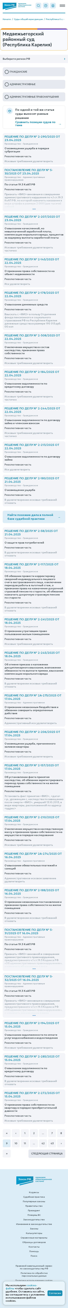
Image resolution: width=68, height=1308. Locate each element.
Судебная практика (34, 1196)
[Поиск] (38, 6)
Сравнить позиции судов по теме (38, 124)
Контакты (34, 1246)
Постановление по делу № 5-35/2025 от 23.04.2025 (29, 171)
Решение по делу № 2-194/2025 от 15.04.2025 (32, 1024)
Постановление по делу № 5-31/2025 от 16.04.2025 (29, 931)
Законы (34, 1228)
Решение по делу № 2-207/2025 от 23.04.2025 (32, 218)
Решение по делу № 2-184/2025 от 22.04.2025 (32, 373)
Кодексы (34, 1192)
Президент (34, 1210)
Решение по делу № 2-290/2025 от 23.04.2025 (32, 138)
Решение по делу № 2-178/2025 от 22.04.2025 (32, 294)
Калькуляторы (34, 1233)
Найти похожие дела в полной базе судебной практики (34, 516)
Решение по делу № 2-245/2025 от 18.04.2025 (32, 654)
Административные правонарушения (34, 96)
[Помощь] (46, 6)
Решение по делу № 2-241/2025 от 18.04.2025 (32, 620)
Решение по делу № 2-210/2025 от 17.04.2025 (32, 818)
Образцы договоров (34, 1242)
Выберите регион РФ (16, 58)
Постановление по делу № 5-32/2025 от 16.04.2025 (29, 978)
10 (16, 1143)
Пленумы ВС (34, 1215)
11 (25, 1143)
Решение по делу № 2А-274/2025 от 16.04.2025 (33, 855)
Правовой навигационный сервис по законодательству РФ (34, 1267)
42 (43, 1143)
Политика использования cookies (34, 1280)
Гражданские (18, 71)
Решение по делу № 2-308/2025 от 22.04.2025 (32, 337)
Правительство (34, 1206)
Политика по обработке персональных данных (34, 1274)
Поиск (34, 1255)
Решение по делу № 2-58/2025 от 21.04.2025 (31, 532)
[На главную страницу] (17, 6)
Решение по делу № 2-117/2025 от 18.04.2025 (32, 565)
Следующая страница (47, 1153)
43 (52, 1143)
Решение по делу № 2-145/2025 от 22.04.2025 (32, 261)
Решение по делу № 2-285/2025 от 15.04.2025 (32, 1058)
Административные (23, 84)
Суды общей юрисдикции (28, 19)
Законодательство (34, 1219)
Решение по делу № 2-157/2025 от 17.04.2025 (32, 766)
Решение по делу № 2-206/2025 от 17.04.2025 (32, 733)
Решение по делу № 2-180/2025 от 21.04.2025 (32, 479)
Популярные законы (34, 1201)
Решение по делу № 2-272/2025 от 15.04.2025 (32, 1094)
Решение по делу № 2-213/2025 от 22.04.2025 (32, 446)
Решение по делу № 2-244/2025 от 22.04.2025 (32, 410)
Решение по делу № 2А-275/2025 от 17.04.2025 (33, 697)
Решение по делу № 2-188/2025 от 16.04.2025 (32, 891)
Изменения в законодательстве (34, 1224)
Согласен (55, 1293)
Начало (7, 19)
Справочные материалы (34, 1237)
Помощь (34, 1251)
